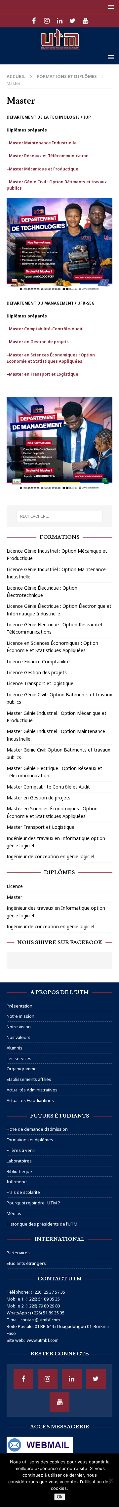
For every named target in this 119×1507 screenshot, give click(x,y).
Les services (19, 1058)
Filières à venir (21, 1150)
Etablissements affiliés (29, 1079)
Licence (15, 886)
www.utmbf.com (43, 1340)
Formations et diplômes (30, 1140)
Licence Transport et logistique (40, 683)
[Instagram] (47, 20)
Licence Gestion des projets (37, 672)
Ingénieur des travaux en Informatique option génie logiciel (56, 842)
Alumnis (14, 1048)
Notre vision (19, 1027)
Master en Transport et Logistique (43, 374)
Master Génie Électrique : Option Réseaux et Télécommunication (54, 772)
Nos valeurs (18, 1037)
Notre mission (20, 1016)
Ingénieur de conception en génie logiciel (50, 856)
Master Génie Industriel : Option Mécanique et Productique (56, 716)
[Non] (110, 1480)
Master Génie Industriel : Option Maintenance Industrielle (56, 735)
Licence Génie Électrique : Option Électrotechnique (42, 591)
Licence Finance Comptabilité (38, 661)
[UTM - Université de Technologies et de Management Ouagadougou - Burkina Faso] (59, 46)
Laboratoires (19, 1161)
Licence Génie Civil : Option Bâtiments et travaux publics (59, 698)
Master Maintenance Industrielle (43, 143)
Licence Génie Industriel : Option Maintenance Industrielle (56, 573)
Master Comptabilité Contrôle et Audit (48, 787)
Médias (14, 1213)
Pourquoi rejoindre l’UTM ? (33, 1203)
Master (14, 897)
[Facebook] (34, 20)
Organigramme (22, 1069)
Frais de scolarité (23, 1192)
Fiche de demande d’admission (37, 1129)
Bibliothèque (19, 1171)
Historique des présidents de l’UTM (42, 1224)
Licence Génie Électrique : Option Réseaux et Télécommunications (55, 628)
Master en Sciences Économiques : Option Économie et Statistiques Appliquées (52, 812)
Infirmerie (17, 1182)
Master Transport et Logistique (40, 827)
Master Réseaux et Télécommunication (49, 156)
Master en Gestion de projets (39, 342)
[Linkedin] (59, 20)
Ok (59, 1496)
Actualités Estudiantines (30, 1100)
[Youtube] (85, 20)
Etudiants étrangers (26, 1263)
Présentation (19, 1006)
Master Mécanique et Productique (43, 169)
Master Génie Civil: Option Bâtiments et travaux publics (58, 753)
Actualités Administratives (32, 1090)
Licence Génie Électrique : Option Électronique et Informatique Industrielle (59, 609)
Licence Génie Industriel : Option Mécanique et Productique (57, 554)
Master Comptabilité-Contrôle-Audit (46, 329)
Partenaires (18, 1253)
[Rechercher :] (59, 516)
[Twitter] (72, 20)
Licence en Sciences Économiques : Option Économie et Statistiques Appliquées (52, 646)
